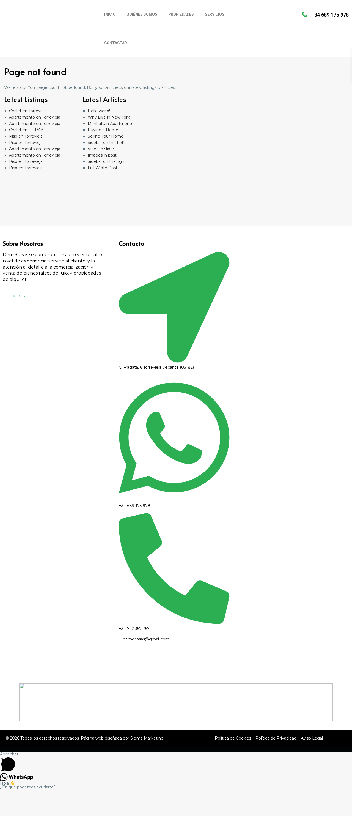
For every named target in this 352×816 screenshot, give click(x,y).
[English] (257, 14)
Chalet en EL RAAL (27, 129)
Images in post (102, 155)
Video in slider (101, 148)
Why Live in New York (109, 117)
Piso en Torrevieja (26, 136)
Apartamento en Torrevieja (34, 117)
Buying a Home (103, 129)
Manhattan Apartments (110, 123)
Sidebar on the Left (106, 142)
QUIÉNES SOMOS (142, 14)
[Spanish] (264, 14)
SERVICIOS (214, 14)
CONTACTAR (115, 43)
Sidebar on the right (107, 161)
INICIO (110, 14)
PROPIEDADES (181, 14)
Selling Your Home (105, 136)
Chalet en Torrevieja (28, 110)
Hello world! (99, 110)
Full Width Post (102, 167)
